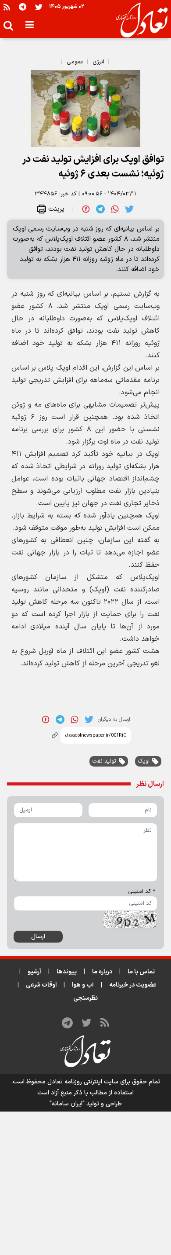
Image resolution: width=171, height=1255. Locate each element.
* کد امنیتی (141, 891)
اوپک (144, 761)
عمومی (75, 62)
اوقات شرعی (41, 985)
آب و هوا (83, 985)
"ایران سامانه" (67, 1103)
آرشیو (34, 971)
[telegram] (100, 208)
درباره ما (102, 971)
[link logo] (138, 20)
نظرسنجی (85, 998)
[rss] (7, 7)
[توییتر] (39, 7)
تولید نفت (104, 761)
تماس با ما (141, 971)
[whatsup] (114, 208)
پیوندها (67, 971)
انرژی (98, 62)
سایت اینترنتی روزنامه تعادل (82, 1081)
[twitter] (129, 208)
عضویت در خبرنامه (133, 985)
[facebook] (86, 208)
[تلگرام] (22, 7)
